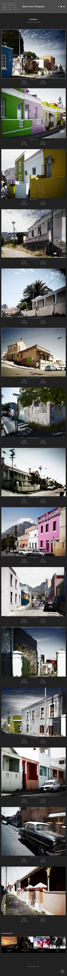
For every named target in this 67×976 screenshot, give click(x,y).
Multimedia (4, 9)
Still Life (14, 7)
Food (15, 5)
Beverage (4, 7)
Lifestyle (10, 5)
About (10, 9)
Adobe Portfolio (36, 966)
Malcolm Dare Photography (8, 3)
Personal (4, 5)
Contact (15, 9)
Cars (9, 7)
